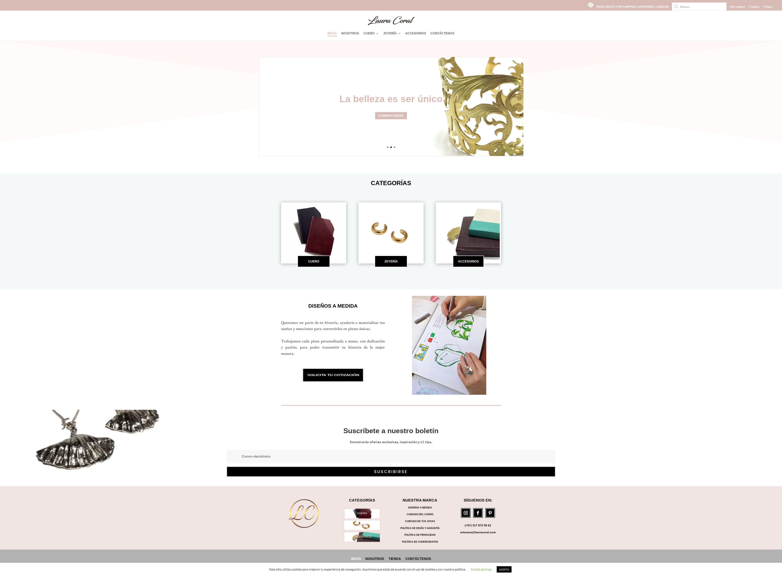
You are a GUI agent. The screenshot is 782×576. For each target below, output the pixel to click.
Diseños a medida (333, 306)
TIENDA (395, 558)
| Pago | (768, 6)
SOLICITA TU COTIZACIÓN (333, 375)
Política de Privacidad (420, 534)
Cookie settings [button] (481, 569)
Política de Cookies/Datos (420, 541)
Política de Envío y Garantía (420, 528)
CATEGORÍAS (391, 183)
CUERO (369, 33)
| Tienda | (754, 6)
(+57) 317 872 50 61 (478, 525)
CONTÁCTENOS (442, 33)
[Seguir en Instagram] (465, 513)
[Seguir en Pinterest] (490, 513)
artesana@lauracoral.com (478, 532)
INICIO (332, 33)
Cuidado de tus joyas (420, 521)
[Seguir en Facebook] (478, 513)
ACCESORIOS (415, 33)
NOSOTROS (350, 33)
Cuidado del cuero (420, 514)
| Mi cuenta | (737, 6)
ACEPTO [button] (504, 569)
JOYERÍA (390, 33)
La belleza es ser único (391, 99)
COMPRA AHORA (391, 115)
